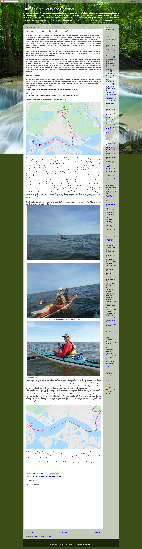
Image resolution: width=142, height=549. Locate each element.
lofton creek (110, 214)
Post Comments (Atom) (43, 536)
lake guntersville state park (110, 195)
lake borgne (110, 187)
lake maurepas (111, 199)
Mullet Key (109, 245)
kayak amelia (111, 179)
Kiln (107, 183)
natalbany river (111, 255)
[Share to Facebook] (57, 474)
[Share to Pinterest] (58, 474)
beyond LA (109, 73)
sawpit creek (111, 305)
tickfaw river (110, 361)
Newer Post (31, 532)
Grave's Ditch (111, 149)
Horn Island (109, 169)
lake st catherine (111, 209)
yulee (107, 376)
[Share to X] (55, 474)
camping (108, 92)
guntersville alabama (110, 161)
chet (109, 387)
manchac (109, 219)
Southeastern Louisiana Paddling (48, 9)
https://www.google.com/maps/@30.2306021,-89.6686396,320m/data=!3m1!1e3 (52, 89)
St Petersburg (111, 332)
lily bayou (109, 212)
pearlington (109, 285)
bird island (109, 84)
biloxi (107, 79)
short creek (109, 318)
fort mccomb (111, 135)
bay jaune (109, 53)
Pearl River (51, 476)
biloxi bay (109, 81)
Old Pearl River (42, 476)
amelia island (111, 39)
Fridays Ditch (111, 143)
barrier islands (111, 45)
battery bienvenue (109, 49)
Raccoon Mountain (109, 292)
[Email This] (51, 474)
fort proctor (109, 141)
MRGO (108, 243)
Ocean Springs (111, 265)
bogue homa (111, 88)
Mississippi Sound (109, 239)
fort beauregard (109, 124)
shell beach (109, 313)
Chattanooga (110, 103)
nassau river (111, 247)
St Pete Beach (111, 328)
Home (64, 532)
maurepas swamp (109, 226)
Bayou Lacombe (109, 62)
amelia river (109, 43)
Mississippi (109, 237)
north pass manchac (111, 262)
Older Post (96, 532)
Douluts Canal (111, 109)
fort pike (34, 476)
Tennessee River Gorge (110, 354)
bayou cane (110, 59)
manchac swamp (109, 222)
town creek (109, 363)
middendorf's (110, 233)
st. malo (108, 339)
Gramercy (109, 147)
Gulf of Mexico (111, 157)
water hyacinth (111, 369)
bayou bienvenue (109, 56)
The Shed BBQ (111, 357)
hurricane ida (111, 171)
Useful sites (110, 29)
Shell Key (109, 315)
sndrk (78, 544)
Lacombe (109, 185)
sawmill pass (111, 301)
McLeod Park (111, 229)
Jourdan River (111, 175)
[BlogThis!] (53, 474)
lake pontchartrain (110, 203)
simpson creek (111, 320)
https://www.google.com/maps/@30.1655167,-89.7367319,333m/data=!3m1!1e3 (52, 95)
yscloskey (109, 373)
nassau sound (111, 251)
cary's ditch (109, 101)
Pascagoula (110, 277)
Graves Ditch (111, 153)
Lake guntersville (110, 190)
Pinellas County (108, 288)
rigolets (58, 476)
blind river (109, 86)
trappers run (111, 366)
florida (108, 117)
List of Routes (110, 32)
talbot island (111, 345)
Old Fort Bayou (111, 269)
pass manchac (111, 279)
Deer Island (109, 107)
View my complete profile (111, 391)
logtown (108, 217)
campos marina (111, 94)
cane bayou (110, 98)
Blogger (91, 544)
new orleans (110, 259)
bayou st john (111, 65)
